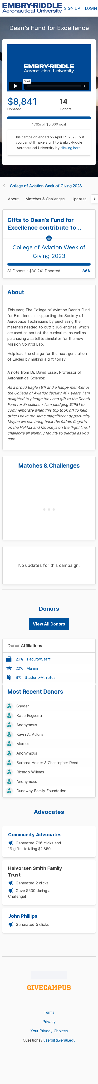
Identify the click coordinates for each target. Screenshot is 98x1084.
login (91, 8)
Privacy (49, 1021)
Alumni (32, 668)
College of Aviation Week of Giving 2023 (46, 185)
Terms (49, 1012)
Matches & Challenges (45, 199)
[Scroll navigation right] (94, 198)
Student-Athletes (40, 677)
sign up (72, 8)
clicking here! (71, 148)
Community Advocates (35, 834)
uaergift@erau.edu (59, 1040)
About (13, 199)
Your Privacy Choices (49, 1031)
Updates (79, 199)
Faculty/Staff (39, 659)
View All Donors (49, 624)
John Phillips (22, 916)
